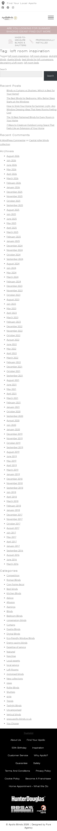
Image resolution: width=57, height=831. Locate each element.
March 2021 (12, 398)
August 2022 (13, 339)
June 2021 (12, 384)
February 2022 (14, 362)
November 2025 (15, 196)
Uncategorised (14, 710)
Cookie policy (12, 778)
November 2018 (15, 483)
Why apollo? (41, 755)
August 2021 (13, 380)
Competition (13, 575)
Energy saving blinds (17, 642)
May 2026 (11, 169)
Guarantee (21, 763)
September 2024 (15, 259)
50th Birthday (19, 747)
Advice (10, 598)
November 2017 (15, 519)
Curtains (11, 624)
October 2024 (13, 254)
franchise (11, 656)
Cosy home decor (15, 584)
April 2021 (12, 393)
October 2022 (13, 335)
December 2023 (14, 286)
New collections (15, 678)
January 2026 (13, 187)
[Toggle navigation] (50, 18)
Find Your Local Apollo (22, 3)
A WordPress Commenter (12, 140)
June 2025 (12, 218)
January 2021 (13, 407)
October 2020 (13, 411)
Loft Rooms (12, 669)
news (9, 683)
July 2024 (11, 268)
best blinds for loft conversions (37, 59)
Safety (36, 763)
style (9, 696)
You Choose (13, 723)
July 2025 (11, 214)
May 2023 (11, 308)
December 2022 (14, 326)
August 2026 (13, 156)
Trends (10, 701)
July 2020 (11, 425)
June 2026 (12, 165)
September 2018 (15, 487)
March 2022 (12, 357)
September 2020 (15, 416)
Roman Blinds (14, 580)
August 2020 (13, 420)
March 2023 (12, 317)
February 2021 (14, 402)
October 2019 (13, 443)
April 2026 (12, 174)
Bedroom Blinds (15, 615)
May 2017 (11, 537)
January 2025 (13, 241)
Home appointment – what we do (28, 786)
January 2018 (13, 510)
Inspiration (38, 747)
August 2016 (13, 555)
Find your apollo (36, 740)
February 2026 (14, 183)
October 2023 (13, 295)
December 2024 (15, 245)
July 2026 (11, 160)
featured (11, 651)
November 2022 (15, 330)
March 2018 (12, 501)
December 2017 (14, 514)
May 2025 (11, 223)
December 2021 (14, 366)
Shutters (11, 692)
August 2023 (13, 299)
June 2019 (12, 456)
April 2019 (12, 465)
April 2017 (12, 541)
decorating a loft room (11, 62)
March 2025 (12, 232)
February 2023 (14, 321)
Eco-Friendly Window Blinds (21, 638)
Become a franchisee (38, 778)
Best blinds (12, 589)
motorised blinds (15, 674)
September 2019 (15, 447)
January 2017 (13, 546)
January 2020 (13, 429)
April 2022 (12, 353)
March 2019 (12, 469)
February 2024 (14, 281)
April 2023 (12, 312)
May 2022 (11, 348)
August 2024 (13, 263)
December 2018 (15, 478)
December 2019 (15, 434)
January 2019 (13, 474)
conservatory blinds (16, 620)
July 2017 (11, 532)
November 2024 (15, 250)
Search (3, 69)
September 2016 (15, 550)
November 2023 (15, 290)
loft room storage (39, 56)
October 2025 (13, 200)
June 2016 (12, 559)
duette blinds (14, 59)
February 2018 (14, 505)
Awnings (11, 606)
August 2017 (13, 528)
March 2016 (12, 564)
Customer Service (18, 755)
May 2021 (11, 389)
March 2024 (12, 277)
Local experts (13, 660)
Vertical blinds (14, 714)
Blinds (10, 611)
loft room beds (31, 62)
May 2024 (11, 272)
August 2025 (13, 209)
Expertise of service (16, 647)
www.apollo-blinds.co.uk (19, 719)
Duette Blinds (13, 629)
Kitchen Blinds (14, 593)
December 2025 (14, 192)
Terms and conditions (17, 771)
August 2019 (13, 452)
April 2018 (12, 496)
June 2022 (12, 344)
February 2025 (14, 236)
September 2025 (15, 205)
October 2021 (13, 371)
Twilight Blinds (14, 705)
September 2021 (15, 375)
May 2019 (11, 461)
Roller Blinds (13, 687)
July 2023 (11, 304)
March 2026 (12, 178)
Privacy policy (43, 771)
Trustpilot (28, 733)
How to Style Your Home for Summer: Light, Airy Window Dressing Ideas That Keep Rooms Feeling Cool (32, 109)
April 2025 (12, 227)
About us (16, 740)
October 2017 (13, 523)
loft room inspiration (18, 56)
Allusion (11, 602)
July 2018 (11, 492)
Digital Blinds (13, 633)
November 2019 (15, 438)
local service (13, 665)
